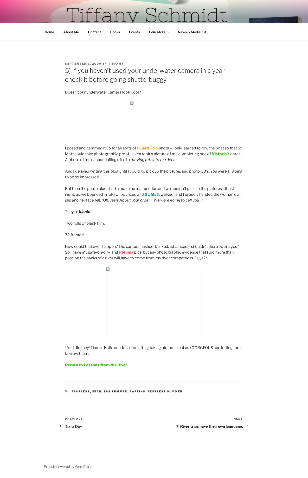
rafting (138, 391)
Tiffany (116, 63)
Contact (94, 32)
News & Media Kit (192, 32)
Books (115, 32)
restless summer (165, 391)
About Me (71, 32)
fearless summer (110, 391)
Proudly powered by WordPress (68, 467)
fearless (81, 391)
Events (134, 32)
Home (49, 32)
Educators (157, 32)
